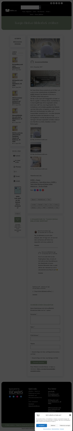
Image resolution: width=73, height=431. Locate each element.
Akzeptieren (41, 425)
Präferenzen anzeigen (65, 425)
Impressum (62, 429)
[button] (70, 415)
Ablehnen (53, 425)
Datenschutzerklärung (47, 429)
